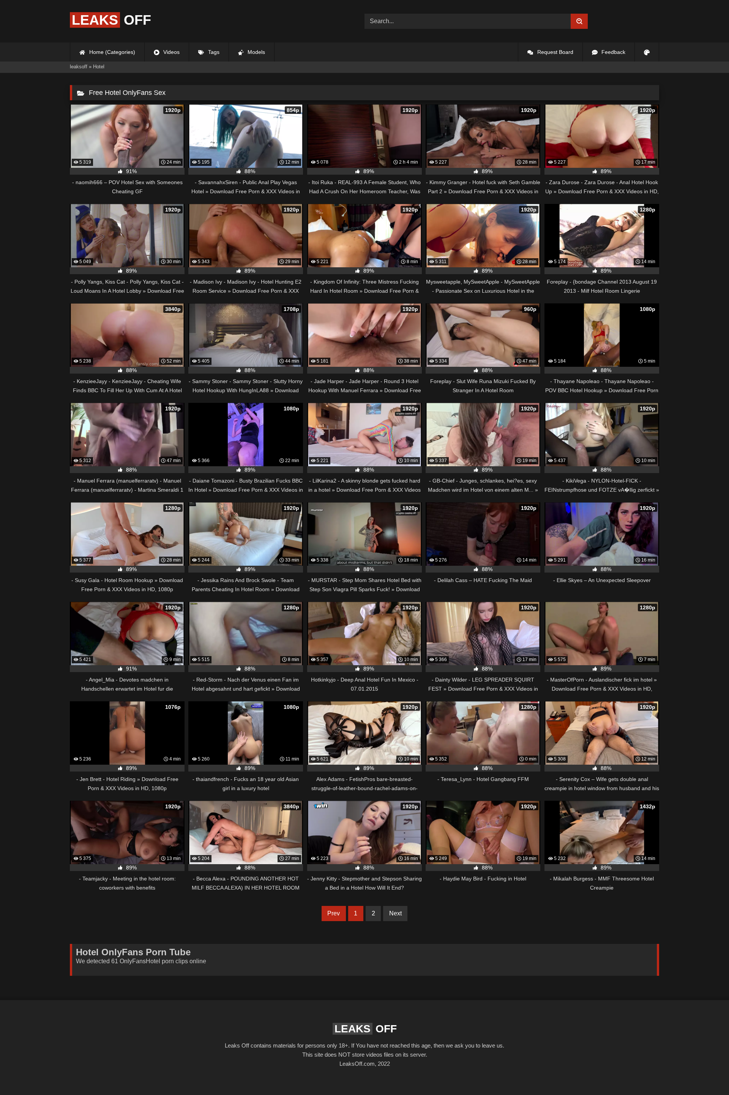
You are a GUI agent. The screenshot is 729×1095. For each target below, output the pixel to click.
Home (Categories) (111, 52)
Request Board (554, 52)
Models (255, 52)
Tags (213, 52)
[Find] (579, 21)
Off (111, 20)
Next (395, 913)
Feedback (612, 52)
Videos (171, 52)
